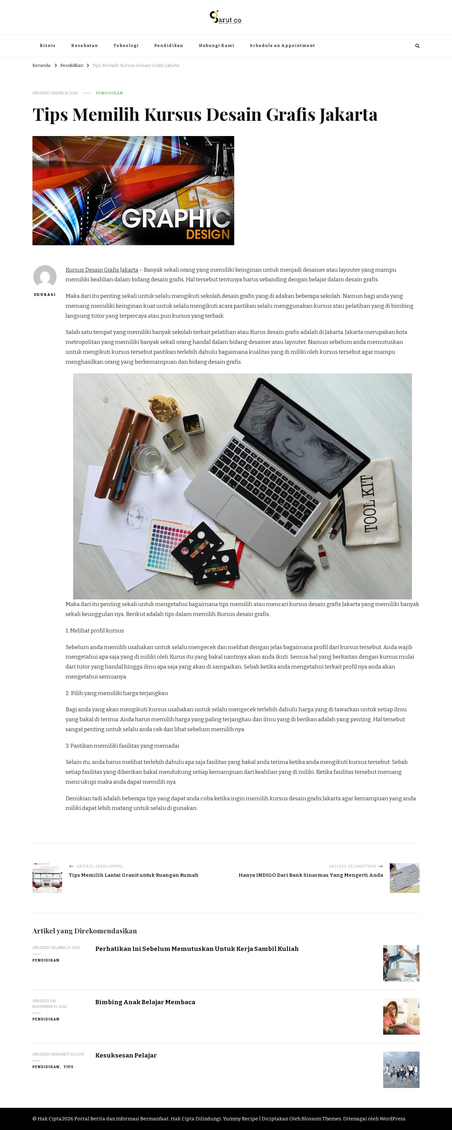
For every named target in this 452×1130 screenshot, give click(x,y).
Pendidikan (168, 45)
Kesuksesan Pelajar (126, 1055)
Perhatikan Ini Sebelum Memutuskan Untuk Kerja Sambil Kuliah (197, 949)
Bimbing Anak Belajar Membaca (145, 1002)
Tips (68, 1066)
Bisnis (48, 45)
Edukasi (45, 294)
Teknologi (126, 45)
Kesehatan (84, 45)
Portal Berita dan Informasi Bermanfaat (121, 1119)
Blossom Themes (321, 1119)
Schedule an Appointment (282, 45)
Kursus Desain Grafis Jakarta (102, 269)
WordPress (392, 1119)
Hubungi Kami (216, 45)
